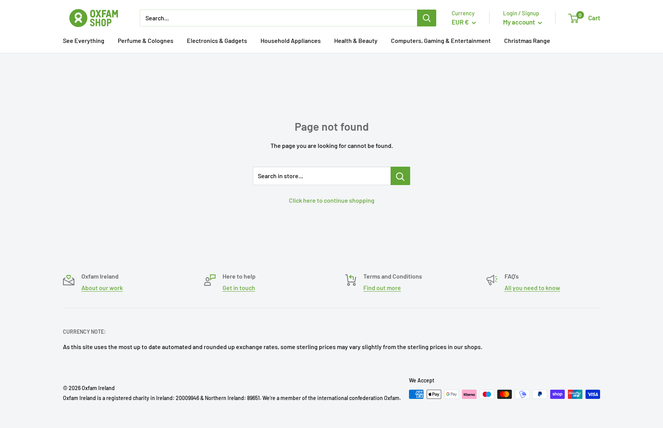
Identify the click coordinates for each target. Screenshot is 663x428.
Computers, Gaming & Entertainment (441, 40)
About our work (102, 287)
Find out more (382, 287)
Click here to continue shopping (331, 200)
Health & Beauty (356, 40)
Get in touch (239, 287)
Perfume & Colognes (145, 40)
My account (519, 22)
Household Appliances (291, 40)
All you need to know (532, 287)
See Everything (83, 40)
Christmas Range (527, 40)
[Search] (426, 18)
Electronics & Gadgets (217, 40)
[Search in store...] (400, 176)
